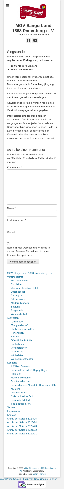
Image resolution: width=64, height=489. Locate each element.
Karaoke (15, 336)
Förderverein (18, 299)
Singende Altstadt (20, 400)
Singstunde (17, 310)
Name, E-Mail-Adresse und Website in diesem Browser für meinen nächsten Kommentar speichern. (28, 251)
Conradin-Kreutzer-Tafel (24, 288)
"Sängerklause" (19, 325)
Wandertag (17, 351)
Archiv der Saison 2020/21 (22, 433)
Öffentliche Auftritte (21, 340)
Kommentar (14, 167)
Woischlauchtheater (22, 358)
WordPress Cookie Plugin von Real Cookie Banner (28, 478)
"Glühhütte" (17, 321)
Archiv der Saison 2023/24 (22, 422)
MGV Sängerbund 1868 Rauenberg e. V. (33, 28)
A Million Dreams (20, 366)
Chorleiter (16, 284)
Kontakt (11, 414)
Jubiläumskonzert (21, 381)
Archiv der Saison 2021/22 (22, 429)
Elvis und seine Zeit (22, 396)
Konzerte (12, 362)
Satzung (15, 306)
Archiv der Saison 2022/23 (22, 426)
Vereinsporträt (15, 276)
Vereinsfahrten (19, 347)
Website (11, 232)
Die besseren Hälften (22, 329)
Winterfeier (17, 355)
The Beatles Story (21, 403)
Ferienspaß (17, 332)
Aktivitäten (13, 317)
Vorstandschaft (19, 314)
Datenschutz (18, 291)
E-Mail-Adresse (16, 220)
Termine (11, 407)
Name (11, 208)
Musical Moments (21, 377)
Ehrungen (16, 295)
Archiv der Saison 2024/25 (22, 418)
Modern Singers (20, 302)
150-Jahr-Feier (19, 280)
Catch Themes (39, 474)
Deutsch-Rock (19, 392)
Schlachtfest (18, 344)
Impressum (13, 411)
